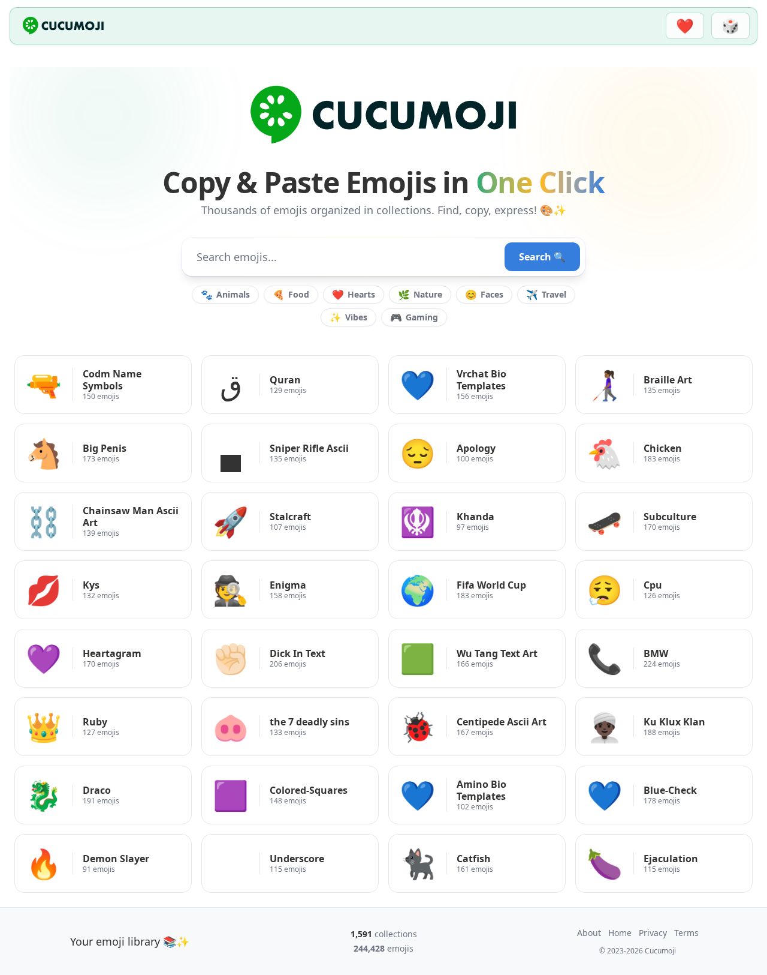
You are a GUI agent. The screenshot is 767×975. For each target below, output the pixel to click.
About (589, 932)
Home (620, 932)
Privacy (653, 932)
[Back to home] (63, 26)
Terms (686, 932)
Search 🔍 (542, 256)
